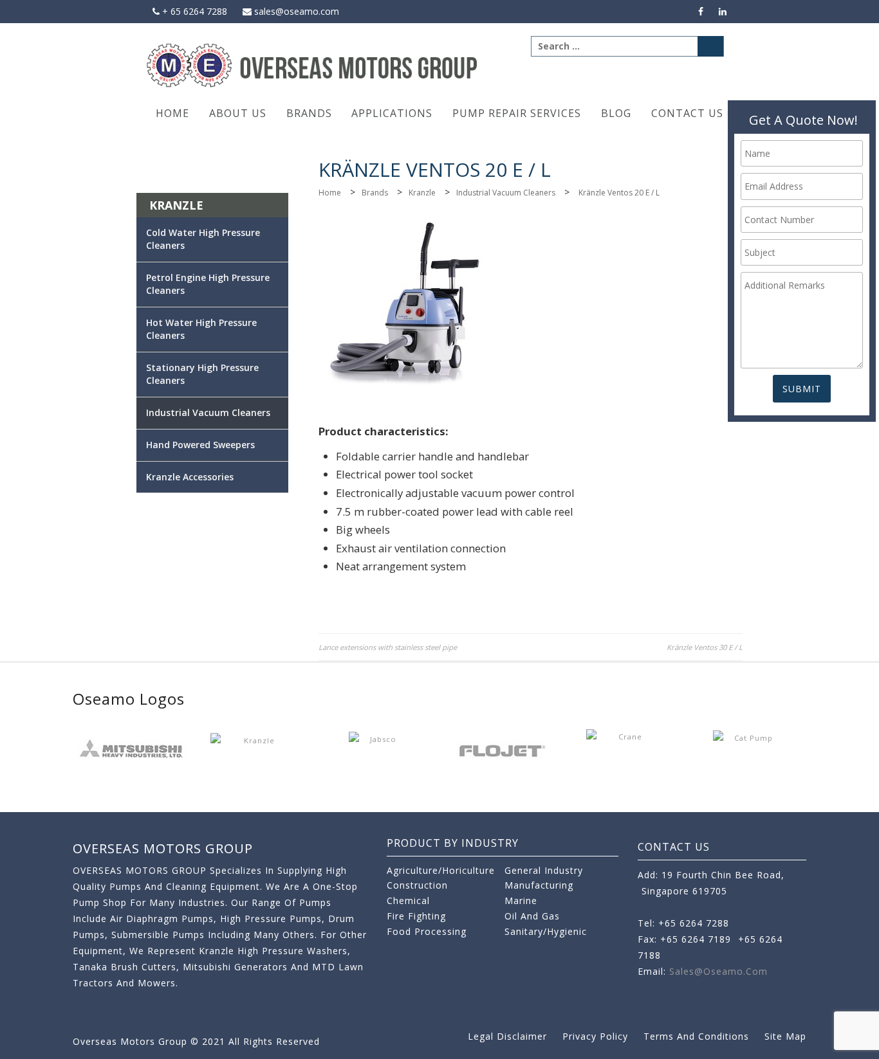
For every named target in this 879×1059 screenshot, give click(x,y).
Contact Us (687, 113)
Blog (616, 113)
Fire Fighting (416, 916)
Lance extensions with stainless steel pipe (388, 647)
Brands (309, 113)
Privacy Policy (595, 1036)
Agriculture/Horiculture (441, 870)
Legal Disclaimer (507, 1036)
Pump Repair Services (516, 113)
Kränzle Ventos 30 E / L (705, 647)
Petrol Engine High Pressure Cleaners (208, 283)
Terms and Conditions (696, 1036)
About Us (237, 113)
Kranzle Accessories (190, 477)
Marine (520, 900)
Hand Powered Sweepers (200, 445)
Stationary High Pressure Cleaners (202, 373)
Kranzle (422, 192)
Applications (391, 113)
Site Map (785, 1036)
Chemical (408, 900)
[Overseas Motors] (313, 65)
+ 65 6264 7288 (193, 11)
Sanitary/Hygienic (545, 931)
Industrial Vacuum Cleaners (505, 192)
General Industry (543, 870)
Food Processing (427, 931)
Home (172, 113)
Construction (417, 885)
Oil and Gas (532, 916)
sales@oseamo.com (295, 11)
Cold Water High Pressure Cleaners (203, 238)
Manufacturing (538, 885)
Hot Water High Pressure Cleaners (201, 328)
